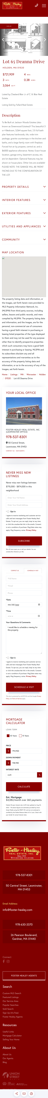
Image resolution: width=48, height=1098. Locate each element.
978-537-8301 (16, 437)
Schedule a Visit (32, 570)
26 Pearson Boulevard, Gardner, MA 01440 (24, 937)
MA (22, 374)
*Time (8, 611)
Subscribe (24, 540)
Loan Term (11, 729)
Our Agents (20, 451)
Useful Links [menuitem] (8, 1031)
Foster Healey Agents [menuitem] (13, 1016)
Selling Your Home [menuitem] (11, 1039)
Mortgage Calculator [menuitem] (12, 1035)
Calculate (24, 786)
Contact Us (10, 451)
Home (4, 374)
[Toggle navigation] (44, 5)
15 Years (25, 735)
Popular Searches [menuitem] (11, 1005)
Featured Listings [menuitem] (11, 997)
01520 (8, 378)
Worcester (31, 374)
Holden (42, 374)
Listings (13, 374)
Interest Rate (12, 769)
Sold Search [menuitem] (8, 1008)
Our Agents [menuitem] (8, 1058)
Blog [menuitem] (5, 1062)
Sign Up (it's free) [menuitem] (11, 1012)
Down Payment (13, 757)
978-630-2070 (24, 924)
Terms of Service (17, 698)
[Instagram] (8, 961)
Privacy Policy (31, 530)
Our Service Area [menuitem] (10, 1001)
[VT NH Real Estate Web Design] (24, 1076)
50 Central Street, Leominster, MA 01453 (24, 887)
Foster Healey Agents (24, 975)
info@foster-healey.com (17, 910)
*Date (8, 599)
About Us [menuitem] (7, 1054)
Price (8, 745)
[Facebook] (4, 961)
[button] (4, 40)
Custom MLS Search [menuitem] (12, 993)
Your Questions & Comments (18, 622)
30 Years (13, 735)
